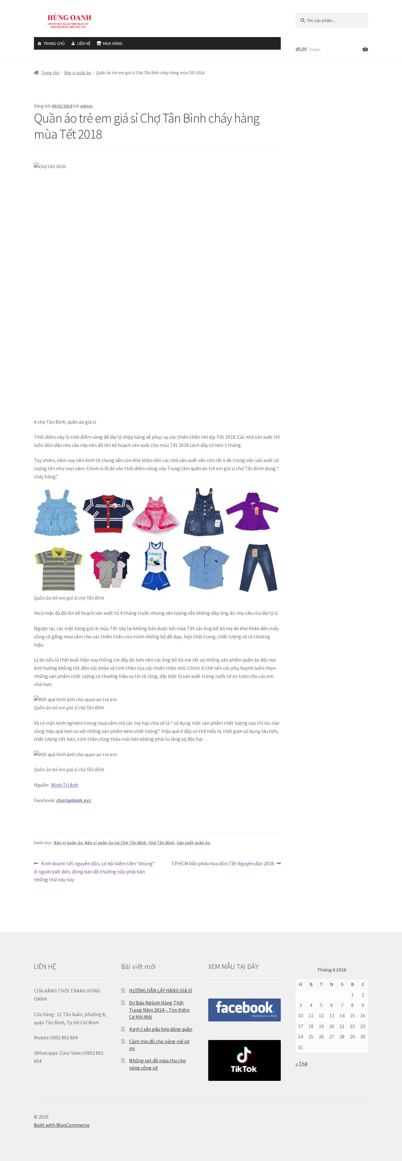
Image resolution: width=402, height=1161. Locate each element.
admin (86, 106)
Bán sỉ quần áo (77, 72)
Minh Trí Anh (64, 785)
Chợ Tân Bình (161, 842)
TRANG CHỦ (54, 43)
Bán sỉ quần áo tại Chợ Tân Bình (115, 842)
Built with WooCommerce (62, 1125)
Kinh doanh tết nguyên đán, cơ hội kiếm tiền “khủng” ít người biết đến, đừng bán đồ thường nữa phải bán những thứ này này (94, 871)
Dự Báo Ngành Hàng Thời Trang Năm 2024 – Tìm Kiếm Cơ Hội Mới (159, 1009)
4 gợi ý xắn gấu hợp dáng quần (160, 1029)
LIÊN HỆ (83, 43)
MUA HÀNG (112, 43)
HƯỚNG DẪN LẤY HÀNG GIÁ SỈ (160, 990)
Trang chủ (50, 72)
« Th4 (301, 1063)
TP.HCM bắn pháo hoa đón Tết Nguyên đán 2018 (222, 864)
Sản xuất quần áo (193, 842)
